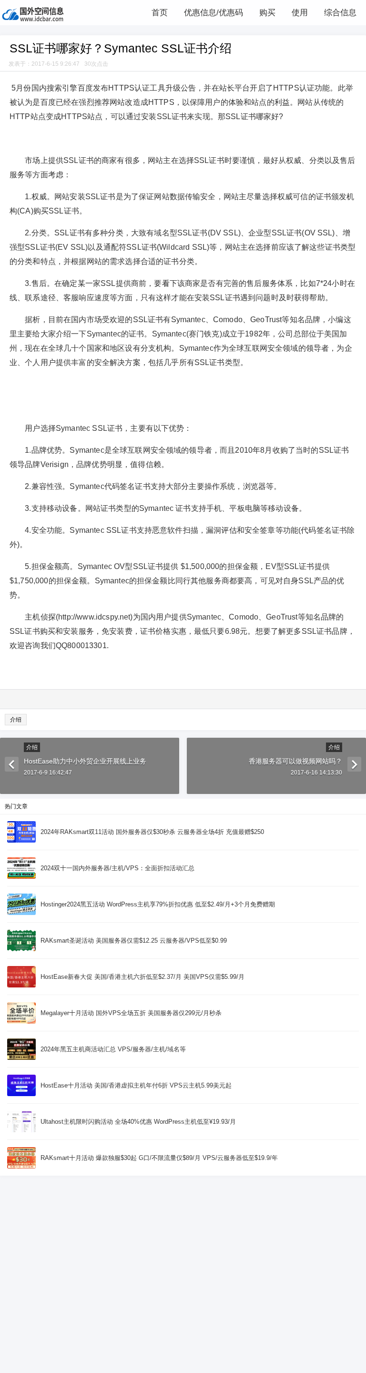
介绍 (15, 719)
